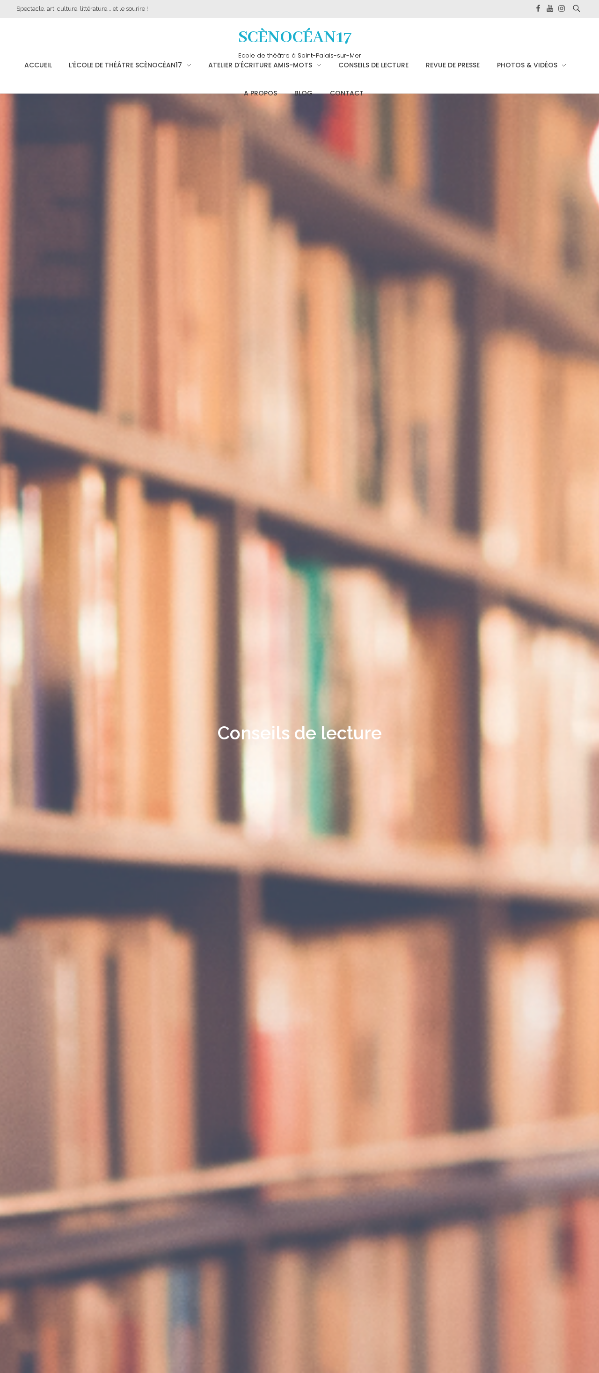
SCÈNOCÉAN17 (295, 37)
